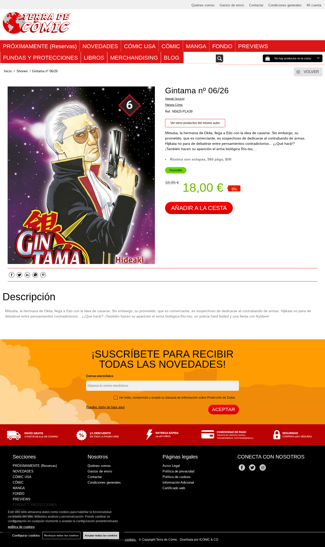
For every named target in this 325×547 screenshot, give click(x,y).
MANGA (196, 46)
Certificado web (173, 488)
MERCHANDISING (134, 58)
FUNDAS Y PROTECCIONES (40, 58)
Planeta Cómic (174, 104)
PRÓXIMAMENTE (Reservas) (40, 46)
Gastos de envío (232, 5)
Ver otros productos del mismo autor (195, 123)
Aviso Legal (171, 466)
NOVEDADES (100, 46)
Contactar (256, 5)
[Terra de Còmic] (36, 32)
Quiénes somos (203, 5)
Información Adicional (178, 482)
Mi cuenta (314, 5)
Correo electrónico (99, 376)
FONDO (222, 46)
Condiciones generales (285, 5)
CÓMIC (170, 46)
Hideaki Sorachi (174, 98)
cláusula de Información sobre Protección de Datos (200, 397)
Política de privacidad (178, 471)
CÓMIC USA (140, 46)
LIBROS (94, 58)
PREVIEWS (253, 46)
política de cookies (21, 527)
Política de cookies (176, 477)
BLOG (172, 58)
